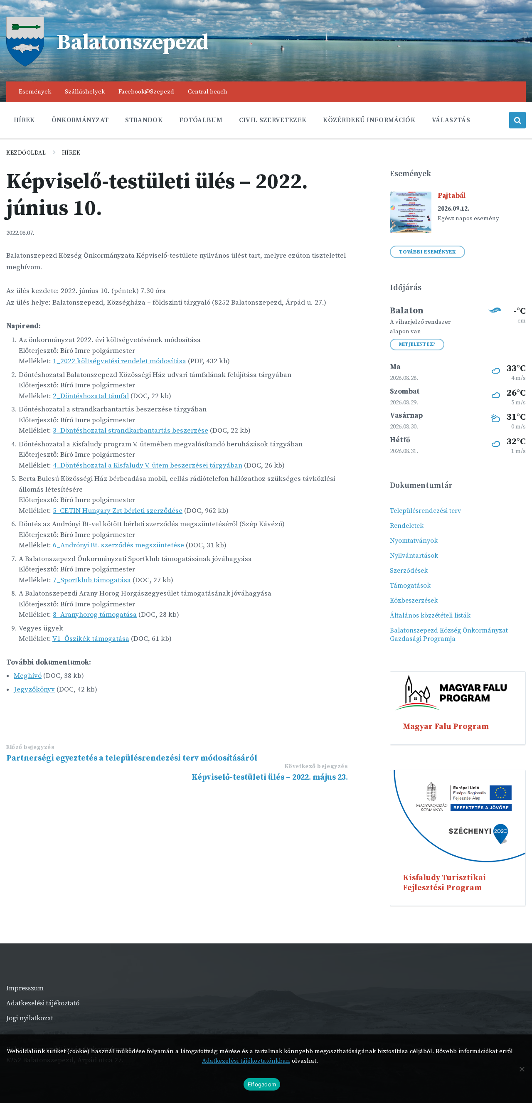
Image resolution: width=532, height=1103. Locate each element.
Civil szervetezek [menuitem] (272, 120)
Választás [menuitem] (451, 120)
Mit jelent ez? (417, 344)
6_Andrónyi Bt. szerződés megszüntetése (118, 545)
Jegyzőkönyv (34, 689)
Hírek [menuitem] (24, 120)
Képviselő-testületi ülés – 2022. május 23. (270, 777)
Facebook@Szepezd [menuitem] (146, 92)
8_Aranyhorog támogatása (95, 614)
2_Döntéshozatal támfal (91, 396)
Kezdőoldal (26, 153)
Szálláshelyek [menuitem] (85, 92)
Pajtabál (452, 195)
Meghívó (28, 675)
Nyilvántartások (414, 556)
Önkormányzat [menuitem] (80, 120)
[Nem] (521, 1069)
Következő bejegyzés (316, 766)
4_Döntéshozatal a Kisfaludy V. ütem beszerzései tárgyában (147, 465)
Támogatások (410, 585)
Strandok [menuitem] (144, 120)
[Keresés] (517, 120)
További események (427, 252)
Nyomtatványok (414, 541)
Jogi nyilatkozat (29, 1018)
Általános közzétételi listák (430, 615)
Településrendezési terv (425, 511)
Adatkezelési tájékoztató (42, 1003)
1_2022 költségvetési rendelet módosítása (119, 361)
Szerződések (409, 570)
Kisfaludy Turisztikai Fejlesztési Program (444, 883)
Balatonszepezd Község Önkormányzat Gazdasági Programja (449, 634)
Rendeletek (407, 526)
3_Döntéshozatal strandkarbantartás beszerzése (130, 430)
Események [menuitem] (35, 92)
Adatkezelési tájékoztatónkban (246, 1061)
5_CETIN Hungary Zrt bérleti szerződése (117, 510)
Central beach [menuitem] (207, 92)
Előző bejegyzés (30, 747)
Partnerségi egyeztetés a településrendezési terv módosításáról (131, 758)
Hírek (71, 153)
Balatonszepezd (133, 43)
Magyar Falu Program (446, 726)
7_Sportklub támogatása (92, 580)
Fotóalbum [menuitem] (200, 120)
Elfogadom (262, 1084)
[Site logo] (25, 64)
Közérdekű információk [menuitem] (369, 120)
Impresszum (25, 988)
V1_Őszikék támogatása (90, 638)
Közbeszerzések (414, 600)
